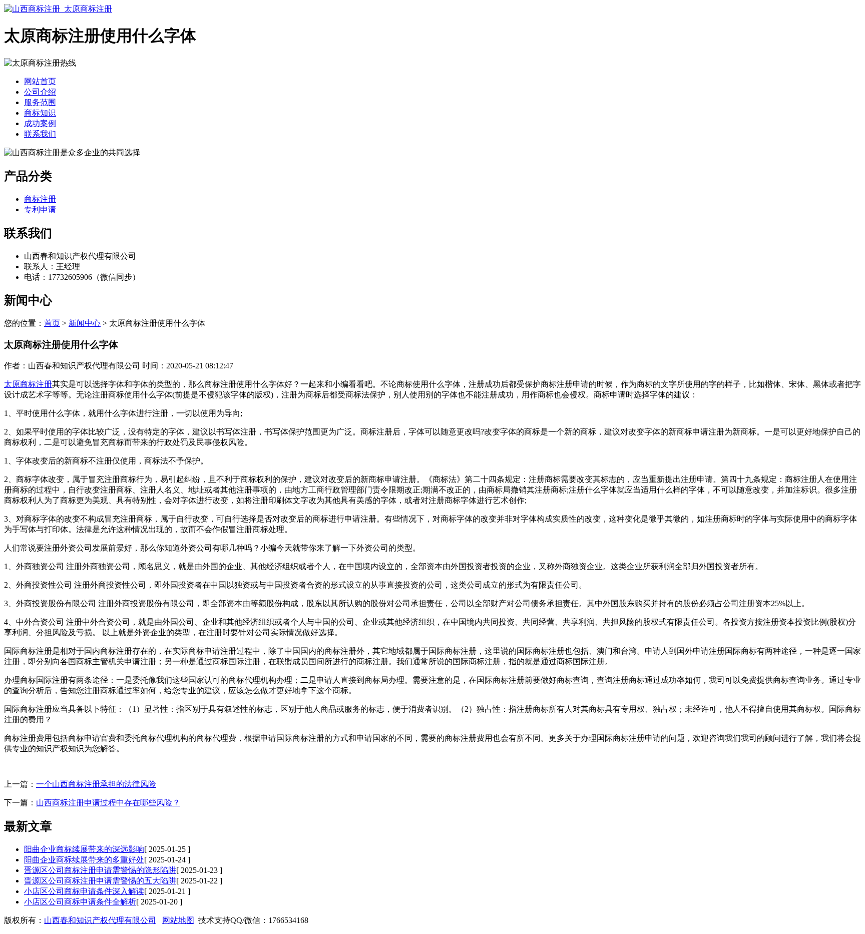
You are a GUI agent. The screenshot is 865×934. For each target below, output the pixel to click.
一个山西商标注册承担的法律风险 (96, 784)
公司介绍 (40, 92)
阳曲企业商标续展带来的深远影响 (84, 849)
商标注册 (40, 199)
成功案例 (40, 123)
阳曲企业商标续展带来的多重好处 (84, 859)
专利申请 (40, 209)
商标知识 (40, 113)
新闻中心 (85, 323)
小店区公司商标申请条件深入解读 (84, 891)
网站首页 (40, 81)
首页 (52, 323)
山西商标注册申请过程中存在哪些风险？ (108, 802)
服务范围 (40, 102)
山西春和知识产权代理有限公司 (100, 920)
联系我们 (40, 134)
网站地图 (178, 920)
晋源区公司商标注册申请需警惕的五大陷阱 (100, 880)
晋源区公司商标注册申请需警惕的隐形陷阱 (100, 870)
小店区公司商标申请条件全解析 (80, 901)
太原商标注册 (28, 384)
